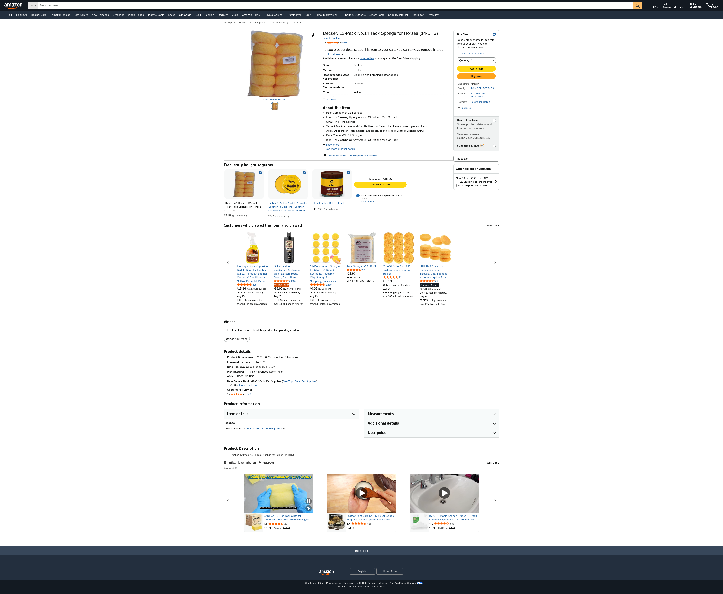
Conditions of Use (314, 583)
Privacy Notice (333, 583)
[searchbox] (335, 5)
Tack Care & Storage (278, 22)
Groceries (118, 14)
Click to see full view (275, 99)
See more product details (340, 148)
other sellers (367, 58)
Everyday (433, 14)
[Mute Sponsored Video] (308, 508)
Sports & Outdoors (355, 14)
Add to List (462, 158)
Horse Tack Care (249, 385)
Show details (367, 201)
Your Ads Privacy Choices (403, 583)
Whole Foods (136, 14)
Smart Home (376, 14)
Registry (223, 14)
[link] (288, 184)
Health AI (21, 14)
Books (171, 14)
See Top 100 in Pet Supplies (299, 381)
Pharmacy (418, 14)
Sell (198, 14)
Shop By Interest (398, 14)
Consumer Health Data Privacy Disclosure (365, 583)
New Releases (100, 14)
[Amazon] (13, 5)
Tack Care (297, 22)
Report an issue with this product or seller (352, 155)
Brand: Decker (331, 38)
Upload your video (237, 338)
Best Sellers (81, 14)
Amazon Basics (61, 14)
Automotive (294, 14)
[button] (8, 15)
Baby (308, 14)
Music (234, 14)
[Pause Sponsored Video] (308, 501)
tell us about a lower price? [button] (265, 428)
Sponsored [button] (229, 468)
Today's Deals (156, 14)
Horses (243, 22)
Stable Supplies (257, 22)
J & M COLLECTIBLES (482, 88)
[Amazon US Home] (326, 573)
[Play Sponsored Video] (361, 493)
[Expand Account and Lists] (685, 7)
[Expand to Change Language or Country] (657, 7)
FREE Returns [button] (332, 54)
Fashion (209, 14)
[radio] (275, 106)
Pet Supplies (230, 22)
